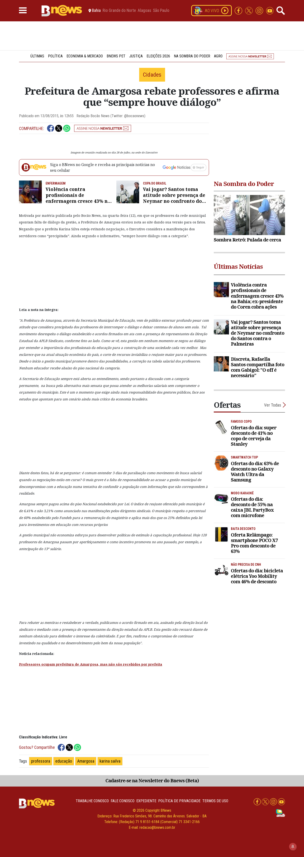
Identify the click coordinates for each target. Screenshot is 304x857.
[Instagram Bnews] (260, 10)
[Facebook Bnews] (239, 10)
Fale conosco (122, 801)
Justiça (136, 56)
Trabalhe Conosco (92, 801)
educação (63, 761)
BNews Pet (116, 56)
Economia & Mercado (84, 56)
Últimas (37, 56)
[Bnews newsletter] (250, 56)
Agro (218, 56)
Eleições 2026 (158, 56)
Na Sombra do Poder (192, 56)
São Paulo (161, 11)
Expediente (146, 801)
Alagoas (144, 11)
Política (55, 56)
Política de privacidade (179, 801)
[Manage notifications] (293, 846)
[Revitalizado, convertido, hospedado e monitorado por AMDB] (280, 813)
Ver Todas (272, 405)
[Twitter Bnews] (249, 10)
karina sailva (110, 761)
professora (40, 761)
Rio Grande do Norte (119, 11)
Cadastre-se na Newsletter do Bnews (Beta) (152, 780)
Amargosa (85, 761)
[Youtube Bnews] (270, 10)
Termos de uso (215, 801)
